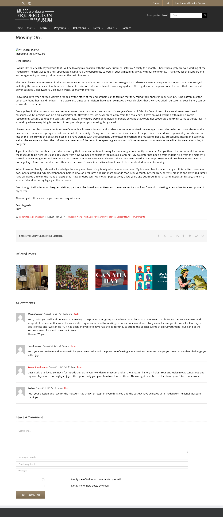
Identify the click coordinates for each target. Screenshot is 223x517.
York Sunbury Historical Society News (112, 216)
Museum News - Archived (80, 216)
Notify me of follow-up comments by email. (96, 479)
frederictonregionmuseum (31, 216)
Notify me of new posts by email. (90, 485)
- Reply (75, 313)
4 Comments (139, 216)
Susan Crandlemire (38, 366)
